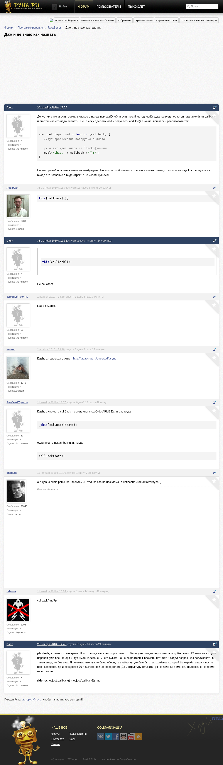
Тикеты (55, 744)
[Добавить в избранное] (211, 118)
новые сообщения (66, 20)
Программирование (30, 27)
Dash (10, 107)
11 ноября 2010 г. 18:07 (51, 402)
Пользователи (108, 6)
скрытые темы (144, 20)
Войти (63, 6)
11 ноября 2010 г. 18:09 (51, 472)
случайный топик (166, 20)
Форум (84, 6)
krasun (11, 349)
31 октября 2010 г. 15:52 (52, 240)
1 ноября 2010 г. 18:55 (51, 296)
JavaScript (54, 27)
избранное (124, 20)
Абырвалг (13, 187)
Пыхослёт (136, 6)
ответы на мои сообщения (97, 20)
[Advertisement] (111, 69)
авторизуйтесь (31, 699)
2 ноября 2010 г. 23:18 (51, 349)
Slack (72, 739)
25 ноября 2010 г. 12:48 (51, 644)
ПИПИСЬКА (199, 726)
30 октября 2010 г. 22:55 (52, 107)
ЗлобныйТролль (17, 296)
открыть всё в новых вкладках (199, 20)
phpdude (12, 472)
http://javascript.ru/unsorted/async (94, 358)
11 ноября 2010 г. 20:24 (51, 591)
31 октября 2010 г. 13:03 (52, 187)
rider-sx (11, 591)
